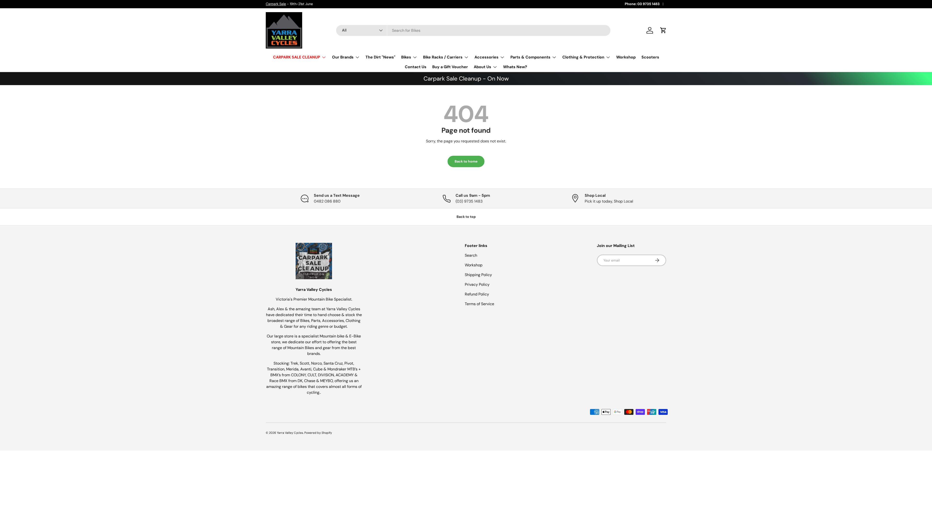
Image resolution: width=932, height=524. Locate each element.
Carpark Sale (276, 4)
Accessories (486, 57)
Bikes (406, 57)
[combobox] (473, 30)
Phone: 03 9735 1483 (642, 4)
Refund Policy (477, 294)
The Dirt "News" (380, 57)
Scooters (650, 57)
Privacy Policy (477, 284)
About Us (482, 66)
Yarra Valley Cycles (290, 433)
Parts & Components (530, 57)
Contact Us (415, 66)
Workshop (626, 57)
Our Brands (343, 57)
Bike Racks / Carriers (443, 57)
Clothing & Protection (583, 57)
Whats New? (515, 66)
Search (471, 255)
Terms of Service (479, 303)
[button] (663, 30)
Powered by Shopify (318, 433)
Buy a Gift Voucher (450, 66)
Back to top (466, 216)
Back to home (466, 161)
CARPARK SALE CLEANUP (296, 57)
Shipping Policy (478, 274)
